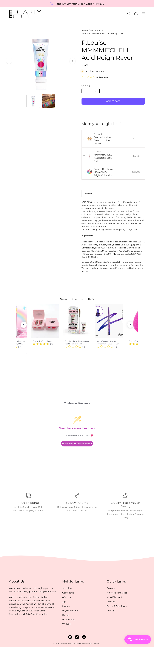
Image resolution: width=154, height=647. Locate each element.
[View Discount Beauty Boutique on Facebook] (84, 637)
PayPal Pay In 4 (70, 610)
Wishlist (66, 624)
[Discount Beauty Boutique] (25, 14)
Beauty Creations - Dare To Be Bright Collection (103, 172)
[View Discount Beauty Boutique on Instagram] (70, 637)
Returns (111, 601)
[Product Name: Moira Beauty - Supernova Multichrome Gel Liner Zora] (109, 329)
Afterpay (66, 597)
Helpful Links (73, 581)
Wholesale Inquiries (117, 592)
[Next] (72, 61)
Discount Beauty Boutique (70, 643)
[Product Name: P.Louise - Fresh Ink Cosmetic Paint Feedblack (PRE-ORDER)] (77, 329)
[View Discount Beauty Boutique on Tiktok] (77, 637)
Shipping (67, 588)
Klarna (65, 615)
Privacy (110, 610)
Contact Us (68, 592)
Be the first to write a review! (77, 443)
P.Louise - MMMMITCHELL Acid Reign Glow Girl (103, 156)
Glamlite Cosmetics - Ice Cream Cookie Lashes (102, 139)
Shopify (95, 643)
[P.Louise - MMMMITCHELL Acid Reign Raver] (33, 101)
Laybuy (66, 606)
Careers (111, 588)
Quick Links (116, 581)
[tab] (89, 193)
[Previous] (9, 61)
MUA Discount (114, 597)
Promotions (68, 619)
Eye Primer (95, 30)
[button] (129, 14)
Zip (64, 601)
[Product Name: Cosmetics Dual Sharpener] (45, 329)
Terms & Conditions (117, 606)
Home (85, 30)
